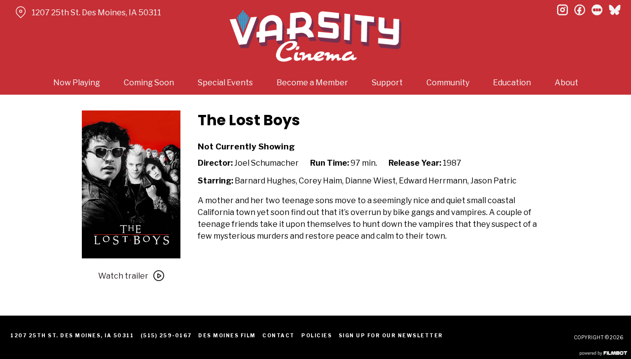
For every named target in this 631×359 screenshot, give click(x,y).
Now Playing (76, 82)
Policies (316, 335)
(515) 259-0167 (166, 335)
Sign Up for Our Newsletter (391, 335)
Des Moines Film (227, 335)
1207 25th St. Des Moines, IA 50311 (96, 12)
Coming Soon (149, 82)
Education (512, 82)
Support (387, 82)
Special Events (225, 82)
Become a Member (312, 82)
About (566, 82)
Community (447, 82)
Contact (278, 335)
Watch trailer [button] (123, 276)
